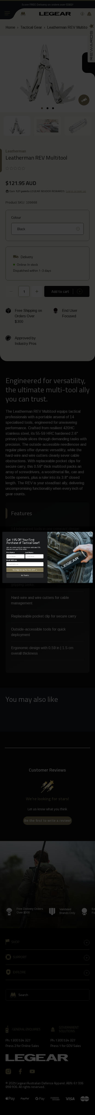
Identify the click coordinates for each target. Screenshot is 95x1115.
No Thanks (25, 575)
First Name (10, 552)
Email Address (11, 560)
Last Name (29, 552)
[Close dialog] (91, 534)
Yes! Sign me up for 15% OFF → (25, 569)
